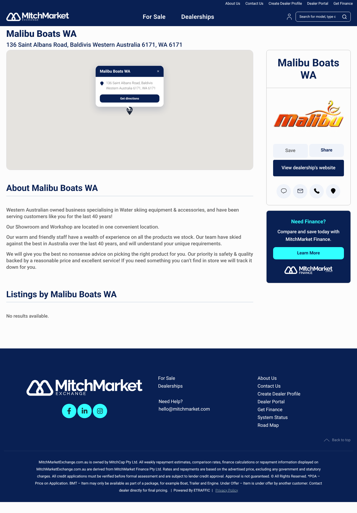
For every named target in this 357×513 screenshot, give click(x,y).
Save (290, 150)
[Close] (158, 71)
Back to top (341, 440)
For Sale (166, 378)
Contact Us (254, 4)
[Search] (345, 17)
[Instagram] (100, 411)
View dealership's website (308, 168)
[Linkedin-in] (84, 411)
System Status (272, 417)
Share (326, 150)
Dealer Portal (317, 4)
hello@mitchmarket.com (184, 409)
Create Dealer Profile (285, 4)
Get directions (129, 98)
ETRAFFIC (203, 490)
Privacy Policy (226, 490)
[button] (129, 115)
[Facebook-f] (69, 411)
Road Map (268, 425)
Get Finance (343, 4)
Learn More (308, 253)
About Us (232, 4)
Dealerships (170, 386)
